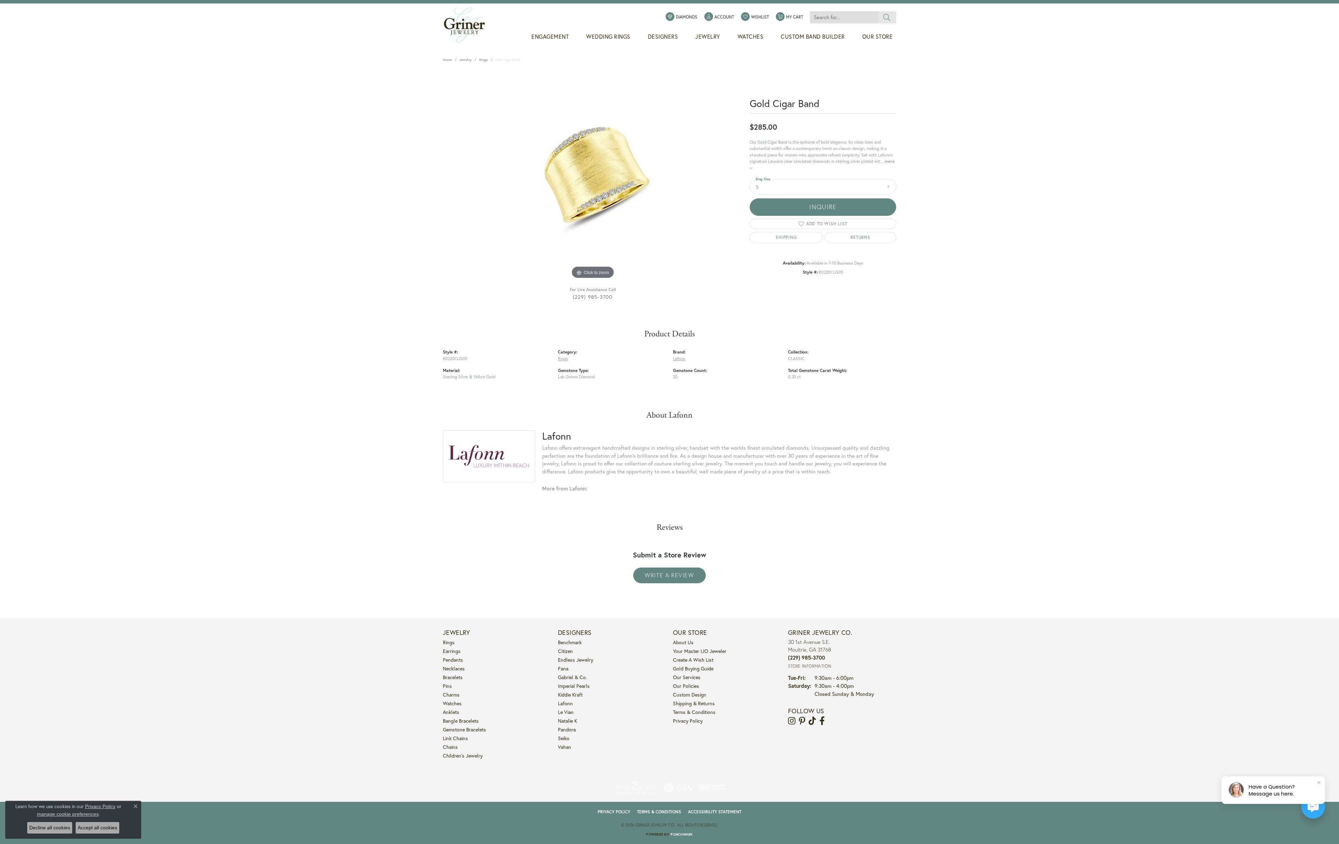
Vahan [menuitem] (564, 747)
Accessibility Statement (714, 811)
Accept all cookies (97, 827)
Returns (860, 237)
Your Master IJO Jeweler (699, 651)
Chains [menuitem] (450, 747)
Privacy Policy (688, 720)
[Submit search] (887, 17)
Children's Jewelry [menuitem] (463, 755)
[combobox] (844, 17)
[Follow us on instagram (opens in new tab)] (791, 721)
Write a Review (669, 575)
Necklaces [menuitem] (454, 668)
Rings (483, 60)
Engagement (550, 36)
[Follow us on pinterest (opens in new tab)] (802, 721)
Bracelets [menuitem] (453, 677)
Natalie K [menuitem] (567, 720)
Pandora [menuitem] (567, 729)
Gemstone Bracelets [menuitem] (464, 729)
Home (447, 60)
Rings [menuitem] (449, 642)
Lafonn (679, 358)
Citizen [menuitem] (565, 651)
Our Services (687, 677)
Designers (663, 36)
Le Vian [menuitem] (566, 712)
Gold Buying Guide (693, 668)
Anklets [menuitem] (451, 712)
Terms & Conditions (694, 712)
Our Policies (686, 686)
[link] (681, 17)
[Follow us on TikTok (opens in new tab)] (812, 721)
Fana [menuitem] (563, 668)
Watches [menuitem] (452, 703)
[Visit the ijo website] (712, 788)
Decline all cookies (49, 827)
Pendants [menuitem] (453, 659)
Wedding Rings (608, 36)
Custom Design (689, 694)
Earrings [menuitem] (452, 651)
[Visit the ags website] (635, 788)
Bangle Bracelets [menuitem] (461, 720)
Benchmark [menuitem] (570, 642)
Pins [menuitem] (447, 686)
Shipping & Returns (694, 703)
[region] (592, 176)
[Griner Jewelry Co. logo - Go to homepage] (468, 25)
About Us (683, 642)
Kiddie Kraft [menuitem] (570, 694)
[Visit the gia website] (678, 788)
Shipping (786, 237)
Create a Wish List (693, 659)
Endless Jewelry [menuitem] (575, 659)
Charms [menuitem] (451, 694)
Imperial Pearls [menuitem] (574, 686)
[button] (719, 17)
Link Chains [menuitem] (455, 738)
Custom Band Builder (813, 36)
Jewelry (707, 36)
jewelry (465, 60)
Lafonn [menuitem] (565, 703)
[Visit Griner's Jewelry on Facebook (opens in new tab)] (822, 721)
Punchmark (682, 834)
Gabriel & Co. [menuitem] (572, 677)
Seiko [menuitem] (563, 738)
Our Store (877, 36)
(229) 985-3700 (593, 297)
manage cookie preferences (68, 814)
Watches (750, 36)
